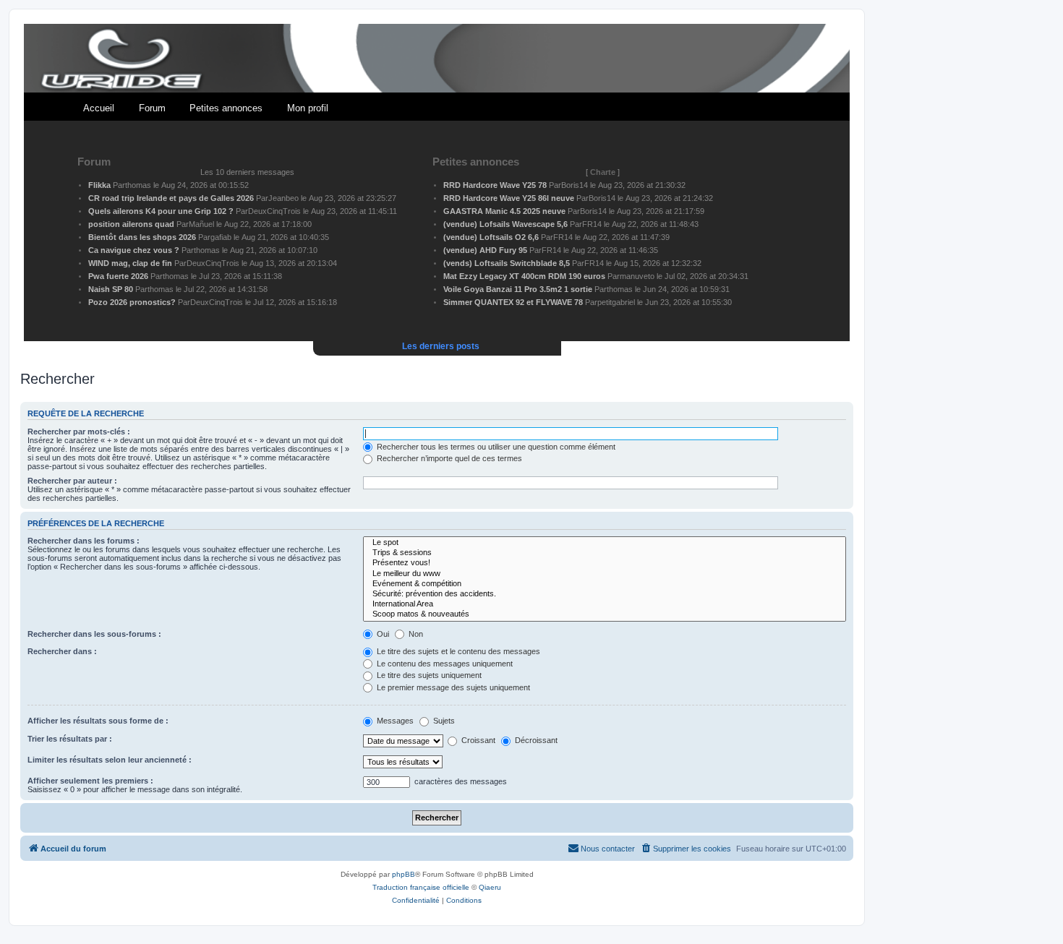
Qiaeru (490, 887)
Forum (152, 108)
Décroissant (535, 740)
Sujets (443, 720)
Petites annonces (225, 108)
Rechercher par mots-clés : (78, 431)
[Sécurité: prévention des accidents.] (604, 594)
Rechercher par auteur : (72, 480)
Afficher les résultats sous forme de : (97, 720)
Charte (602, 172)
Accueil (98, 108)
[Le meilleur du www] (604, 574)
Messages (394, 720)
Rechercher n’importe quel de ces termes (448, 458)
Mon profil (307, 108)
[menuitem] (685, 848)
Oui (382, 634)
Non (414, 634)
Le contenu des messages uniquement (444, 663)
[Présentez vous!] (604, 563)
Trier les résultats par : (69, 738)
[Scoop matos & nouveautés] (604, 614)
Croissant (477, 740)
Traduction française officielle (420, 887)
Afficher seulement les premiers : (90, 780)
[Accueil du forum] (437, 59)
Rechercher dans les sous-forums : (94, 634)
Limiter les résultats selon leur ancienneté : (109, 759)
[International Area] (604, 604)
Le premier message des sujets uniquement (452, 687)
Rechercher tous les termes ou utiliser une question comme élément (495, 446)
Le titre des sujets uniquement (428, 675)
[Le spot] (604, 543)
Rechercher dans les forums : (83, 540)
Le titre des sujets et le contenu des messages (457, 651)
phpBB (403, 874)
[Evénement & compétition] (604, 584)
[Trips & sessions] (604, 553)
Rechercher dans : (62, 651)
